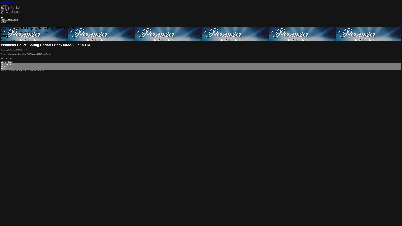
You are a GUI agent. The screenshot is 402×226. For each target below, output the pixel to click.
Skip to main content (7, 2)
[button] (2, 18)
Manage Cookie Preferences (29, 70)
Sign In (3, 22)
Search (10, 20)
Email (11, 62)
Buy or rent (4, 36)
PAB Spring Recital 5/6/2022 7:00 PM (12, 50)
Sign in (15, 20)
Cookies (17, 70)
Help (3, 70)
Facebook (4, 62)
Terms (7, 70)
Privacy (11, 70)
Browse (4, 20)
